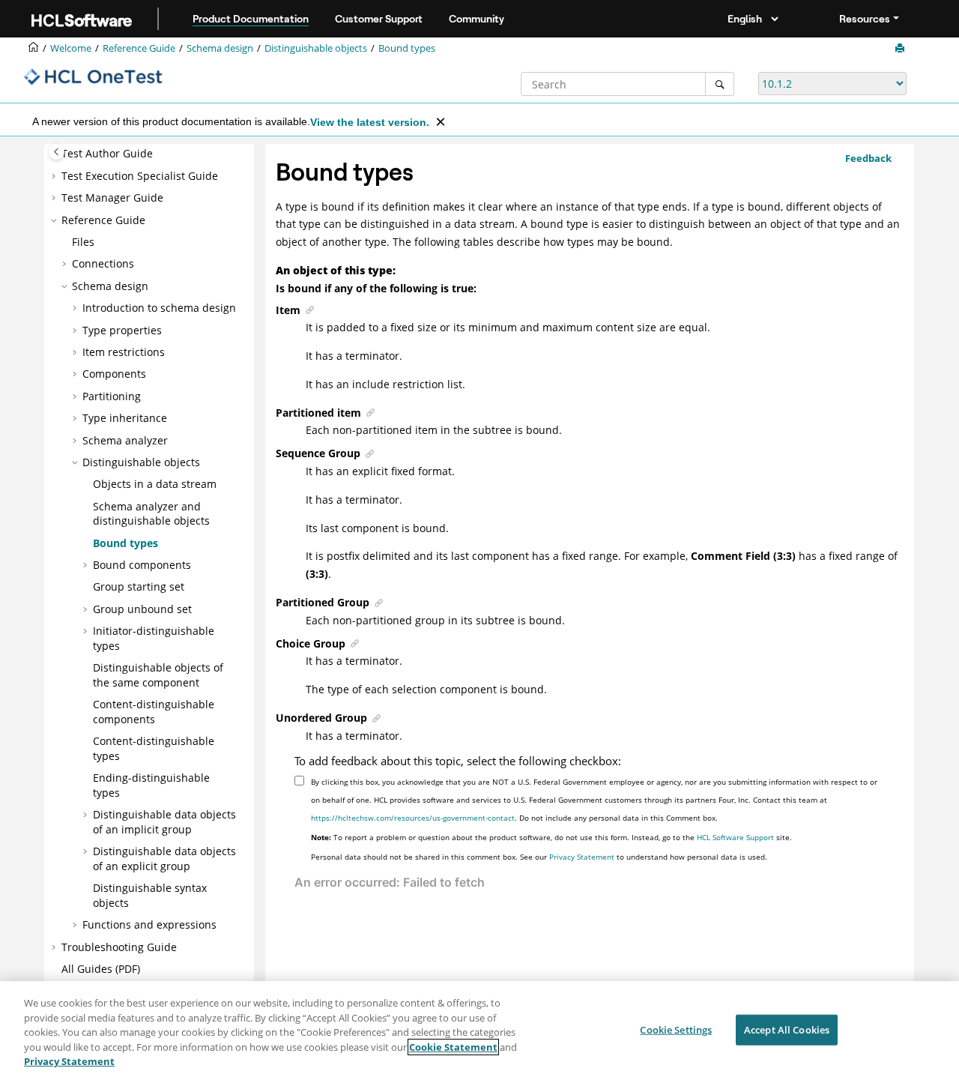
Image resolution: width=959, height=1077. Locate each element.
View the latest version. (369, 122)
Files (83, 242)
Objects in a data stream (155, 484)
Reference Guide (139, 48)
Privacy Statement (581, 856)
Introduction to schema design (159, 308)
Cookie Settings (676, 1030)
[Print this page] (901, 48)
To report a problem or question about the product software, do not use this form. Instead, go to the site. (551, 837)
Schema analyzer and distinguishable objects (151, 513)
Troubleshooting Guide (119, 947)
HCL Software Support (735, 837)
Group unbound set (142, 609)
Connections (103, 263)
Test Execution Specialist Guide (139, 176)
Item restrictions (123, 352)
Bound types (406, 48)
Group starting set (138, 586)
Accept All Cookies (786, 1030)
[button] (55, 176)
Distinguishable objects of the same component (158, 675)
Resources (864, 18)
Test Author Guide (107, 153)
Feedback (868, 158)
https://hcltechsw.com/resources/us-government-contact (413, 817)
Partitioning (111, 396)
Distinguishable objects (315, 48)
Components (114, 373)
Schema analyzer (125, 440)
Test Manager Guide (112, 197)
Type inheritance (124, 418)
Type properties (122, 330)
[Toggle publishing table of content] (56, 152)
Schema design (220, 48)
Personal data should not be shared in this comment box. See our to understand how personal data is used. (539, 856)
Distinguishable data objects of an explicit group (164, 858)
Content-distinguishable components (153, 711)
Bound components (142, 565)
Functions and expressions (149, 924)
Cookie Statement (453, 1047)
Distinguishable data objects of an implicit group (164, 821)
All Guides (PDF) (100, 969)
